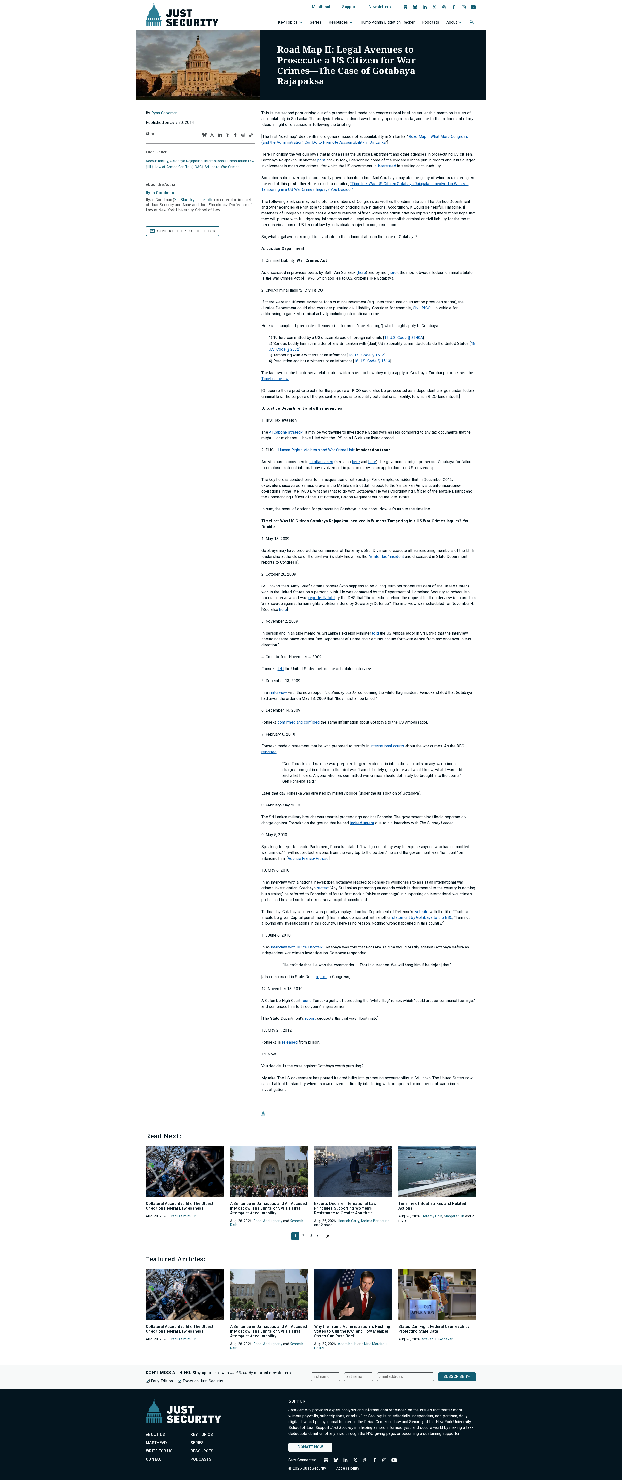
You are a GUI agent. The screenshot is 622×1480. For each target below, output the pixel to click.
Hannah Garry (348, 1221)
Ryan (160, 192)
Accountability (157, 161)
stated (322, 888)
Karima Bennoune (375, 1221)
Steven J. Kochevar (437, 1339)
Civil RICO (422, 308)
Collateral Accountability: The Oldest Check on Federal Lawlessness (179, 1205)
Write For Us (159, 1451)
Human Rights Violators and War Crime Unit (316, 450)
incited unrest (362, 823)
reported (269, 752)
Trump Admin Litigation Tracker (387, 22)
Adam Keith (347, 1344)
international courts (387, 746)
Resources (338, 22)
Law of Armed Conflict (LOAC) (179, 167)
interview (279, 692)
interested (387, 166)
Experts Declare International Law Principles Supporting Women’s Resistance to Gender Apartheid (345, 1208)
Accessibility (347, 1468)
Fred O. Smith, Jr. (183, 1216)
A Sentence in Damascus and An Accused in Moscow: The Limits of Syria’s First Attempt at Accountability (268, 1208)
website (421, 911)
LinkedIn (206, 199)
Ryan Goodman (164, 113)
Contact (155, 1459)
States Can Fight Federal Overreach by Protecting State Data (434, 1328)
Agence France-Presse (308, 858)
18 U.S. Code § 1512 (366, 355)
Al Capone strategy (286, 432)
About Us (155, 1434)
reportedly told (321, 597)
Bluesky (188, 199)
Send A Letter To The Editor (186, 231)
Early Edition (162, 1381)
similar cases (321, 462)
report (321, 977)
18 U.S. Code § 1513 (372, 361)
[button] (472, 22)
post (321, 160)
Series (315, 22)
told (375, 633)
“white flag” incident (386, 556)
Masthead (321, 7)
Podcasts (430, 22)
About (451, 22)
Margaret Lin (454, 1216)
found (307, 1000)
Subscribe (453, 1376)
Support (349, 7)
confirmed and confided (299, 722)
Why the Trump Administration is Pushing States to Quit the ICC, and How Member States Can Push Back (352, 1331)
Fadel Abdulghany (268, 1221)
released (290, 1042)
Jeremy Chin (432, 1216)
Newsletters (380, 7)
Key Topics (288, 22)
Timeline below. (275, 378)
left (281, 668)
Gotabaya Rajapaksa (186, 161)
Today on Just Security (203, 1381)
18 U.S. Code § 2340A (403, 337)
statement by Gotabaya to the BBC (422, 917)
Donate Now (310, 1447)
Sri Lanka (212, 167)
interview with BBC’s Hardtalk (297, 947)
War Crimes (230, 167)
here (362, 272)
